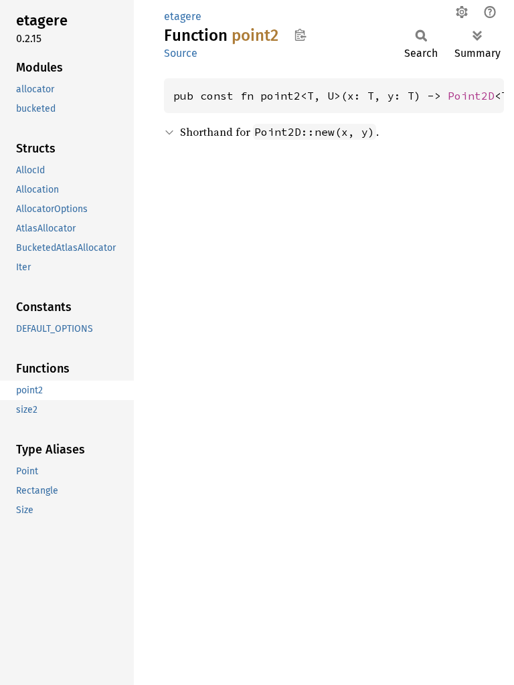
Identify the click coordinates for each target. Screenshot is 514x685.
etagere (182, 16)
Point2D (471, 95)
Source (180, 53)
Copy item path (300, 34)
